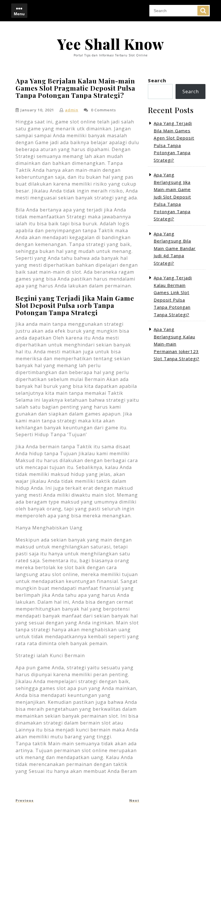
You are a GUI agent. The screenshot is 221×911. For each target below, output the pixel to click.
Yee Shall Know (110, 44)
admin (71, 110)
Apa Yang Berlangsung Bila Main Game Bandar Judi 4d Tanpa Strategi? (175, 248)
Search (203, 11)
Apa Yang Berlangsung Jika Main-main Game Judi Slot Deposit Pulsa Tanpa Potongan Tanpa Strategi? (172, 197)
